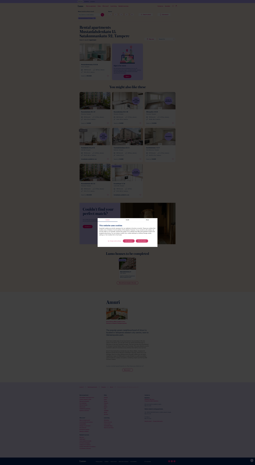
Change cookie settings (115, 241)
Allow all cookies (142, 241)
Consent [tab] (108, 219)
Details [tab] (127, 219)
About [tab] (147, 219)
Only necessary (128, 241)
